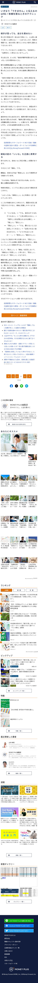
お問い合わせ (8, 951)
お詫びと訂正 (8, 960)
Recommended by (29, 578)
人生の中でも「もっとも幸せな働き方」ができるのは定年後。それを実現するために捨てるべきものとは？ (19, 338)
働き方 (8, 27)
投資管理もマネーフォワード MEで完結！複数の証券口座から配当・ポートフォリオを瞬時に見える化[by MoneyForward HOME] (20, 145)
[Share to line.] (21, 386)
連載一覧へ (19, 855)
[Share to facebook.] (11, 386)
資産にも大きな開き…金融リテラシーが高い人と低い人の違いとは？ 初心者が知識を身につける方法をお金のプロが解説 (19, 346)
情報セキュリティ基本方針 (12, 942)
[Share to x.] (16, 386)
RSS (5, 957)
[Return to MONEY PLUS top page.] (19, 2)
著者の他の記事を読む (19, 424)
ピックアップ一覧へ (19, 691)
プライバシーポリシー (11, 945)
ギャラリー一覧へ (19, 901)
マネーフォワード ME (10, 963)
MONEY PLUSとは (9, 935)
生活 (3, 27)
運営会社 (7, 938)
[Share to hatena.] (26, 386)
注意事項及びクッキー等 (11, 948)
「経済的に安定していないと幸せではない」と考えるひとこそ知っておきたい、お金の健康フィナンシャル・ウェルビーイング (19, 354)
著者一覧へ (19, 773)
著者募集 (7, 954)
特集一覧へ (19, 731)
